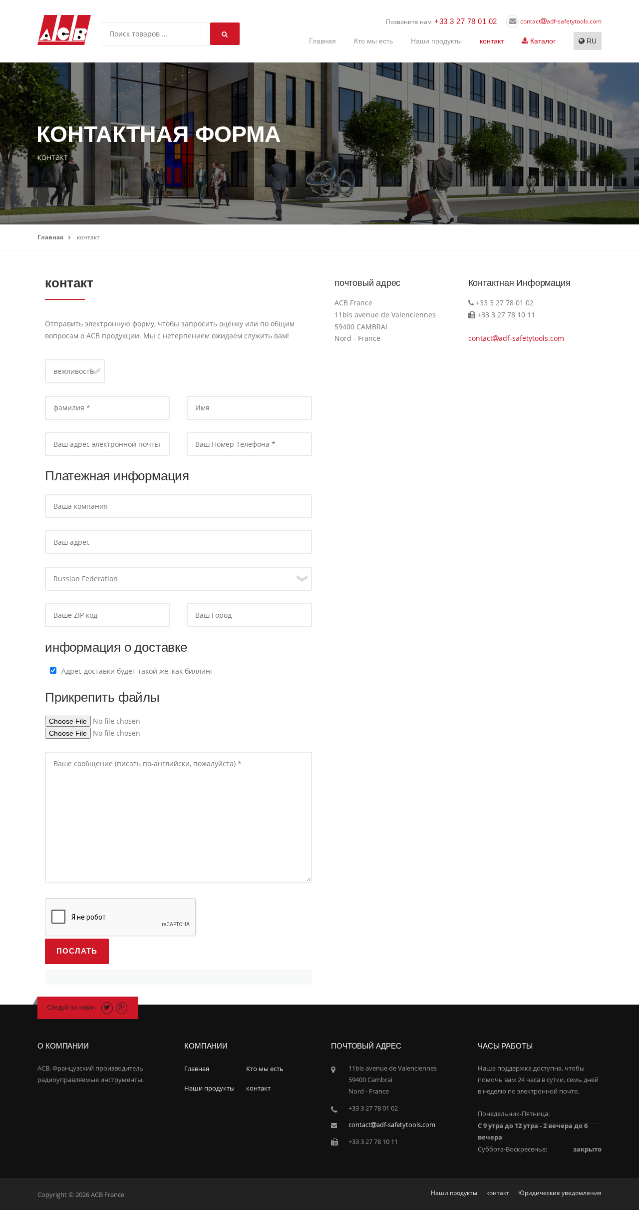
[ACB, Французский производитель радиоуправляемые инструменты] (64, 29)
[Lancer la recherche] (225, 33)
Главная (322, 41)
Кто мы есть (373, 41)
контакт (492, 41)
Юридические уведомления (560, 1193)
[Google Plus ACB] (121, 1007)
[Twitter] (107, 1007)
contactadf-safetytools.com (560, 21)
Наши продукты (436, 41)
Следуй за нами (71, 1007)
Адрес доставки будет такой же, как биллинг (137, 671)
